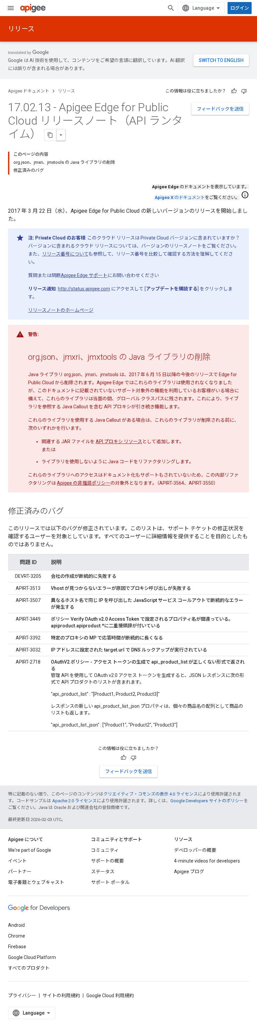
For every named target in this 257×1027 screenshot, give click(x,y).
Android (16, 925)
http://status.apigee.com (84, 288)
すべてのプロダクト (29, 968)
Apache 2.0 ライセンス (74, 800)
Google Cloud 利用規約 (110, 995)
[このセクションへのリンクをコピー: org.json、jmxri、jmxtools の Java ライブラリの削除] (217, 358)
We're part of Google (29, 850)
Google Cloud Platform (32, 957)
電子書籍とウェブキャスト (36, 882)
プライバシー (22, 995)
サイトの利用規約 (61, 995)
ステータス (102, 871)
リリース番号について (65, 254)
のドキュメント (180, 197)
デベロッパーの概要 (195, 850)
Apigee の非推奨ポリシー (83, 483)
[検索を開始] (171, 8)
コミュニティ (105, 850)
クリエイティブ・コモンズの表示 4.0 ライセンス (150, 794)
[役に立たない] (244, 91)
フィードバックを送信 (220, 109)
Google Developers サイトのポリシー (207, 800)
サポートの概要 (107, 861)
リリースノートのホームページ (60, 310)
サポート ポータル (110, 882)
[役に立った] (234, 91)
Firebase (17, 946)
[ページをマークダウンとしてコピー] (51, 135)
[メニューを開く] (10, 8)
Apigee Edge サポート (84, 275)
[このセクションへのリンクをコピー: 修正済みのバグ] (70, 512)
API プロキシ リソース (119, 441)
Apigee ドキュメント (28, 90)
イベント (17, 861)
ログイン (239, 8)
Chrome (16, 936)
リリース (21, 29)
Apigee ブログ (189, 871)
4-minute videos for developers (207, 861)
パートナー (19, 871)
